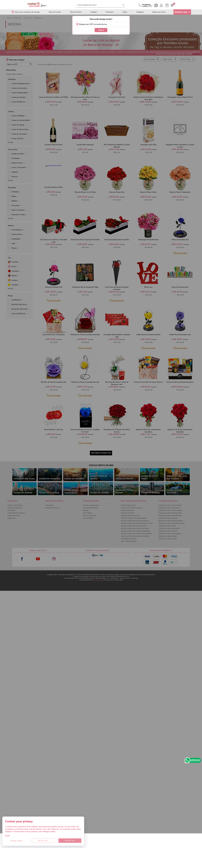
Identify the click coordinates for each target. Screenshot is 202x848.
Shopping (139, 12)
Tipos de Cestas (55, 12)
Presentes (110, 12)
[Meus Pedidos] (167, 5)
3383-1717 (147, 5)
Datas (125, 12)
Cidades (94, 12)
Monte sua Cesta (158, 12)
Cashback (156, 5)
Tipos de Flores (76, 12)
